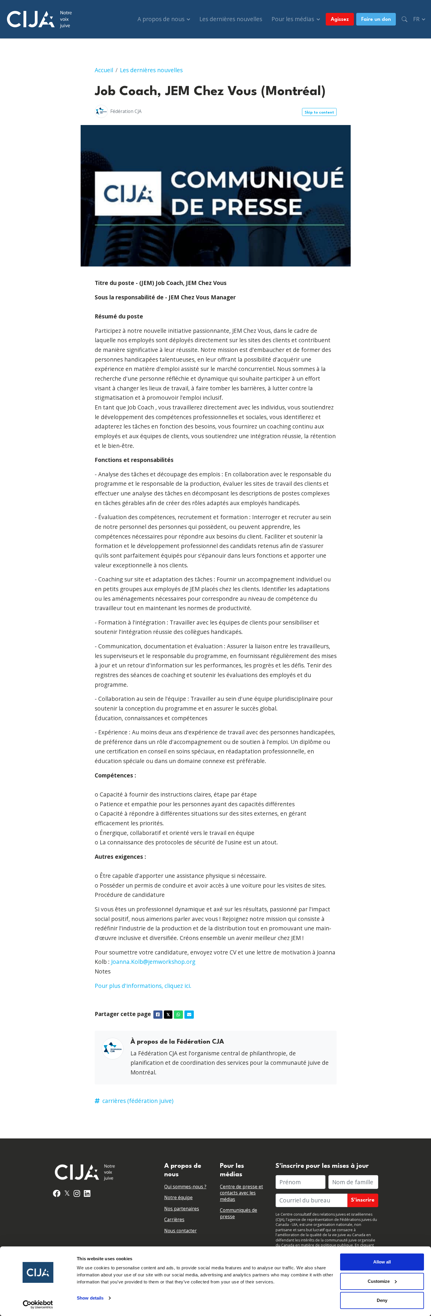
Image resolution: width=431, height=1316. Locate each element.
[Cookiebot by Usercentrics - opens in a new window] (38, 1304)
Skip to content (319, 112)
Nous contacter (180, 1231)
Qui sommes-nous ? (185, 1187)
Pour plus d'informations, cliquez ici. (143, 986)
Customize (379, 1281)
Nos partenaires (181, 1209)
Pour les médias (293, 19)
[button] (404, 19)
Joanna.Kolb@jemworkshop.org (153, 962)
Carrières (174, 1220)
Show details (90, 1297)
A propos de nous (162, 19)
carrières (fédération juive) (137, 1101)
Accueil (104, 70)
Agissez (340, 19)
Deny (382, 1300)
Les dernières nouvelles (230, 19)
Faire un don (376, 19)
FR (417, 19)
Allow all (382, 1261)
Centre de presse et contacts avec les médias (241, 1193)
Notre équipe (178, 1197)
